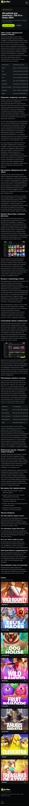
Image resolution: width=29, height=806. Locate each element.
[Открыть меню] (26, 2)
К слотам (19, 25)
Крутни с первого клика (8, 25)
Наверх (2, 803)
